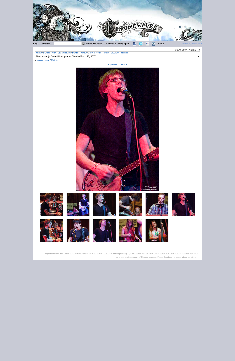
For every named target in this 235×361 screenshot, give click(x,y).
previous (113, 64)
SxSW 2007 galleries (119, 53)
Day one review (49, 53)
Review (106, 53)
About (161, 44)
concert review (43, 60)
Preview (38, 53)
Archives (46, 44)
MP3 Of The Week (94, 44)
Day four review (94, 53)
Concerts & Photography (117, 44)
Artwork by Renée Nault (192, 44)
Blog (35, 44)
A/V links (54, 60)
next (123, 64)
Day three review (79, 53)
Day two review (64, 53)
